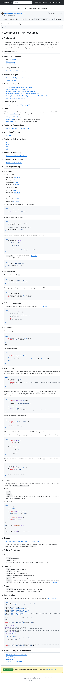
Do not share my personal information (32, 678)
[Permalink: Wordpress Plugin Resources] (3, 84)
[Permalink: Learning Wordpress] (3, 68)
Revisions (13, 19)
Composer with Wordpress (14, 163)
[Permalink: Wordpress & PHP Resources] (3, 33)
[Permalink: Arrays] (3, 586)
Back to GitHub (43, 2)
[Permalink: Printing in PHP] (3, 566)
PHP (7, 142)
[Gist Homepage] (7, 3)
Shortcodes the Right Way (14, 661)
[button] (49, 19)
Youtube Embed (11, 80)
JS (7, 149)
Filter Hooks (10, 121)
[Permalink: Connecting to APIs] (3, 102)
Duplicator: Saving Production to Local (17, 78)
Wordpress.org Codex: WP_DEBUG (16, 156)
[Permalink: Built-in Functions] (3, 550)
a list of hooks (14, 114)
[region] (32, 347)
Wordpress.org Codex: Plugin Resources (18, 89)
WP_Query (9, 135)
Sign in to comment (51, 669)
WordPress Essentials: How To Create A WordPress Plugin (23, 93)
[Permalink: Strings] (3, 555)
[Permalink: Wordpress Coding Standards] (3, 139)
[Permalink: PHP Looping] (3, 328)
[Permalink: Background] (3, 38)
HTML (8, 144)
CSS (7, 146)
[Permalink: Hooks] (3, 109)
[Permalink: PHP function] (3, 368)
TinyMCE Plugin (11, 657)
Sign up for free (8, 669)
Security (23, 677)
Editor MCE (9, 659)
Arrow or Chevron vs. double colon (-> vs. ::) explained (22, 541)
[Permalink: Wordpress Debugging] (3, 152)
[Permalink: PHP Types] (3, 171)
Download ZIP (58, 19)
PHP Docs (17, 177)
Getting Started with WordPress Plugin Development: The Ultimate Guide (27, 96)
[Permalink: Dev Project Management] (3, 159)
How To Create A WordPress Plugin (16, 98)
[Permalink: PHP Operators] (3, 272)
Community (32, 677)
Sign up (58, 2)
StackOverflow (51, 598)
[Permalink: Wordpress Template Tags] (3, 125)
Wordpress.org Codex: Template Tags (17, 128)
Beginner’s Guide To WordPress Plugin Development (21, 91)
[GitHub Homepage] (27, 681)
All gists (36, 2)
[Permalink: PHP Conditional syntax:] (3, 303)
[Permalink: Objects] (3, 480)
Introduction (28, 87)
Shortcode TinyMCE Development (16, 655)
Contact (41, 677)
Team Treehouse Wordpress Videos (16, 71)
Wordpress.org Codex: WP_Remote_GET (18, 105)
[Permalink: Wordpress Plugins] (3, 75)
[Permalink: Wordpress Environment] (3, 56)
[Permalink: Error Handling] (3, 595)
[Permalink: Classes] (3, 538)
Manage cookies (48, 677)
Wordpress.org (10, 62)
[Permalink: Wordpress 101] (3, 52)
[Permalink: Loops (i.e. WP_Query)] (3, 132)
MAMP (14, 59)
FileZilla (14, 64)
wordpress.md (19, 13)
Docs (37, 677)
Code (5, 19)
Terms (13, 677)
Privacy (18, 677)
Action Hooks (10, 119)
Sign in (52, 2)
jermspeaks (8, 13)
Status (27, 677)
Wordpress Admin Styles (13, 117)
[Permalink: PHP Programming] (3, 167)
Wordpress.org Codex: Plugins (15, 87)
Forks (24, 19)
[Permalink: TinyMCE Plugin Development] (3, 651)
